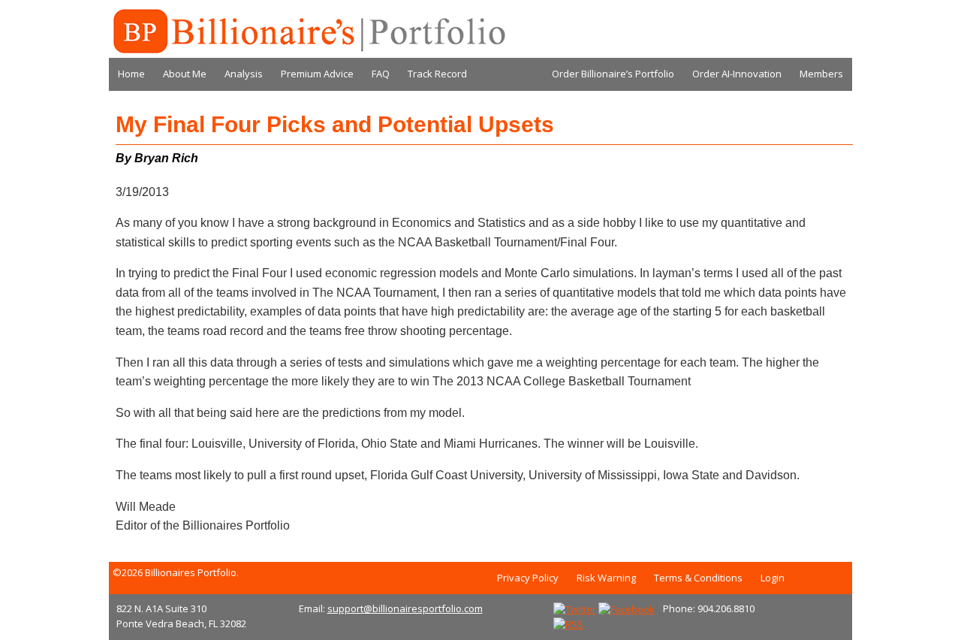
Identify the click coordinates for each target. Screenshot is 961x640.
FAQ (381, 73)
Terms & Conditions (698, 577)
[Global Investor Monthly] (308, 31)
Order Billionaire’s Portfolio (613, 73)
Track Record (437, 73)
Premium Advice (317, 73)
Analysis (243, 73)
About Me (184, 73)
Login (773, 577)
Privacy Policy (528, 577)
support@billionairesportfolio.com (405, 608)
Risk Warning (606, 577)
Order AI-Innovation (737, 73)
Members (821, 73)
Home (131, 73)
